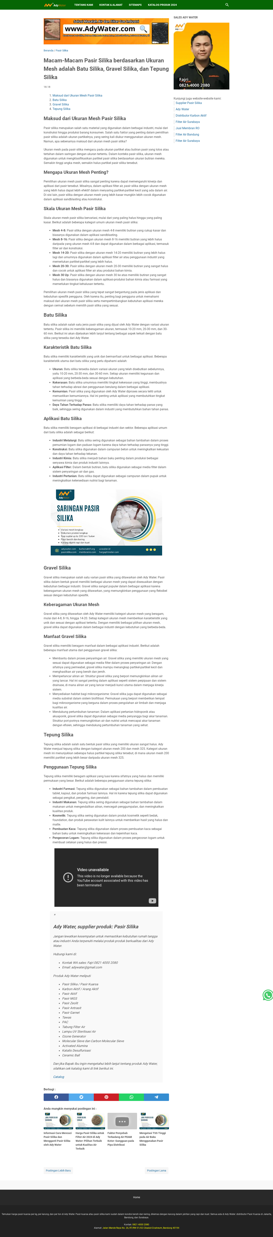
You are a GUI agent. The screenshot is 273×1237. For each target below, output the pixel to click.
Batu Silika (60, 100)
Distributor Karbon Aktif (191, 115)
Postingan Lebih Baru (58, 1170)
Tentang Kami (83, 4)
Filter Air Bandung (187, 134)
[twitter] (81, 1097)
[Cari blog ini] (227, 5)
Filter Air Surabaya (188, 122)
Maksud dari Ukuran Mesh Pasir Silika (77, 95)
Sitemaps (135, 4)
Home (136, 1197)
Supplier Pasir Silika (189, 103)
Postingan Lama (156, 1170)
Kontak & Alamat (111, 4)
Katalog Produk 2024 (162, 4)
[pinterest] (106, 1097)
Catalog (58, 1077)
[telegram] (156, 1097)
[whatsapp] (131, 1097)
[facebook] (56, 1097)
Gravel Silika (61, 104)
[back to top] (265, 1228)
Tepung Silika (61, 109)
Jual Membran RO (187, 128)
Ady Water (182, 109)
